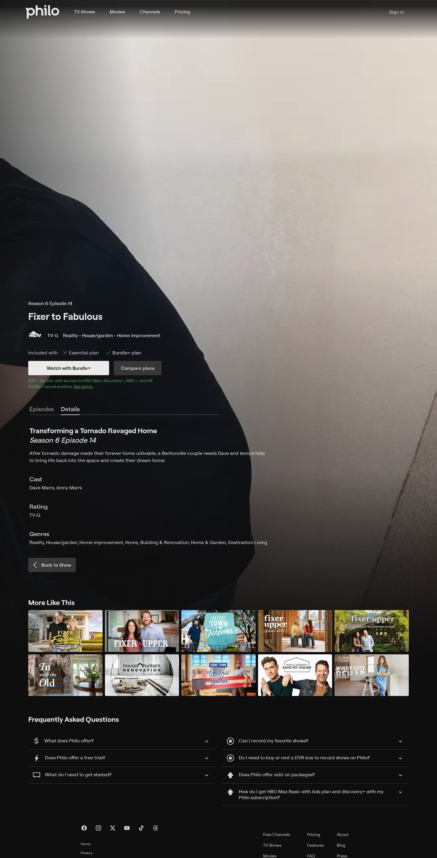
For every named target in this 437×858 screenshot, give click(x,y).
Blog (341, 845)
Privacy (86, 853)
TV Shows (84, 12)
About (342, 834)
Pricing (182, 12)
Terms (86, 844)
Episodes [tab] (41, 409)
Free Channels (276, 834)
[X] (112, 828)
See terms (83, 386)
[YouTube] (127, 828)
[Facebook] (84, 828)
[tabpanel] (218, 486)
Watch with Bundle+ (69, 368)
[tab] (70, 409)
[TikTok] (141, 828)
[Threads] (155, 828)
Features (315, 845)
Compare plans (137, 368)
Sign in (396, 12)
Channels (150, 12)
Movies (117, 12)
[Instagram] (98, 828)
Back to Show (56, 565)
